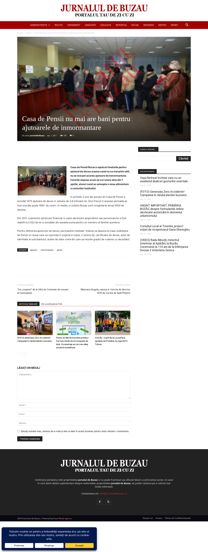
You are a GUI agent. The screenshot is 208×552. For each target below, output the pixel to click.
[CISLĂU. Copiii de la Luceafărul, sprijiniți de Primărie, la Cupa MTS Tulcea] (112, 323)
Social (135, 25)
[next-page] (24, 354)
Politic (59, 25)
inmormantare (47, 250)
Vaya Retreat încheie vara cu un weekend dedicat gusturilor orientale (164, 179)
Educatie (105, 25)
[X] (49, 156)
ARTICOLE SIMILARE (28, 304)
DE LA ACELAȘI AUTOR (51, 304)
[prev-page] (19, 354)
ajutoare (33, 250)
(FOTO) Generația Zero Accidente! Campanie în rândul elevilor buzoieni (163, 193)
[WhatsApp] (64, 156)
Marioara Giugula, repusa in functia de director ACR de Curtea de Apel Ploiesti (105, 291)
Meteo (162, 25)
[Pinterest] (56, 156)
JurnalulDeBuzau (37, 135)
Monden (148, 25)
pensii (59, 250)
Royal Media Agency (62, 518)
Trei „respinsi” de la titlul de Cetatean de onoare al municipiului (42, 291)
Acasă (20, 32)
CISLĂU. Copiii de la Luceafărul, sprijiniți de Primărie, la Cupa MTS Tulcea (111, 341)
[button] (187, 25)
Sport (174, 25)
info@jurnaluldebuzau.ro (113, 493)
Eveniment (73, 25)
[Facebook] (41, 156)
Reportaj (121, 25)
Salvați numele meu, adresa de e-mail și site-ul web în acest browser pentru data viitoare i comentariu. (75, 431)
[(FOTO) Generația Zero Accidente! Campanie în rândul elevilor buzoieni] (35, 323)
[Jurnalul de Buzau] (104, 11)
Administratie (38, 25)
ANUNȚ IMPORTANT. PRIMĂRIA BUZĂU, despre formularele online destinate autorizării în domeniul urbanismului (162, 210)
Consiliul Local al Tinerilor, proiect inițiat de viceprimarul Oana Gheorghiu (165, 227)
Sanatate (90, 25)
